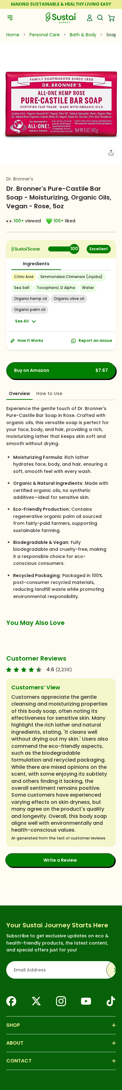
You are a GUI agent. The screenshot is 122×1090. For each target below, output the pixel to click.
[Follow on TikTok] (111, 1001)
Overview (19, 393)
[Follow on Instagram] (61, 1001)
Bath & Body (83, 35)
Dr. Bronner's (19, 179)
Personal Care (44, 35)
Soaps (112, 35)
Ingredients (36, 264)
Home (12, 35)
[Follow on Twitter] (36, 1001)
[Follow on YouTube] (86, 1001)
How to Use (49, 393)
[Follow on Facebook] (11, 1001)
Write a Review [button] (60, 860)
